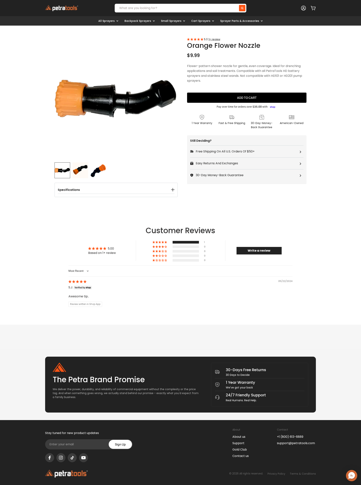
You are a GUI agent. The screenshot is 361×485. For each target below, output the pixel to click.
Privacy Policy (276, 474)
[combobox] (180, 8)
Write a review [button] (259, 250)
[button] (116, 190)
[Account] (303, 8)
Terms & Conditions (303, 474)
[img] (77, 281)
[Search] (242, 8)
